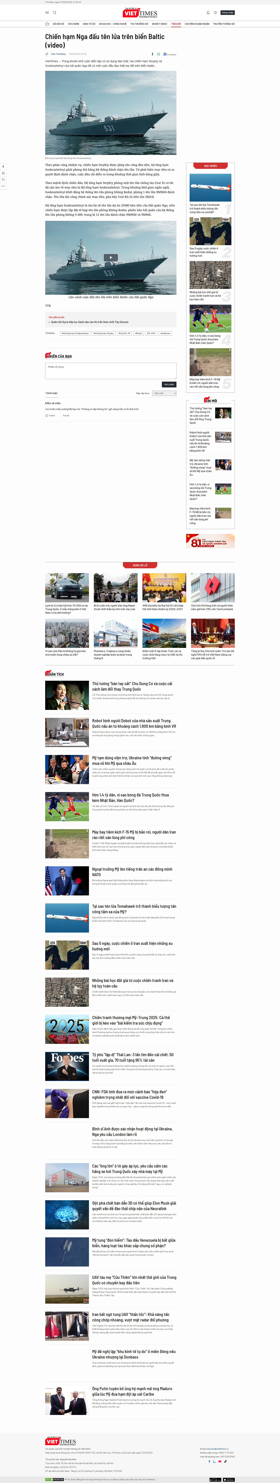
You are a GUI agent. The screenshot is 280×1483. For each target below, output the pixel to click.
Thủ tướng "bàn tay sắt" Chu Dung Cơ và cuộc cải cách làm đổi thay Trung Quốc (201, 416)
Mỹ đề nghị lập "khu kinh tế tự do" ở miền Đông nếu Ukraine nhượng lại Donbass (134, 1354)
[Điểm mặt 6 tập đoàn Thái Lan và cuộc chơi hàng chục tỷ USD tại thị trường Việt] (164, 633)
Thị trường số (139, 24)
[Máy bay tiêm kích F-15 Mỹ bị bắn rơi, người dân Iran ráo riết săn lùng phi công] (210, 362)
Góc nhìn (73, 24)
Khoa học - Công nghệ (113, 24)
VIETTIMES (140, 13)
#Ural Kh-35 (124, 333)
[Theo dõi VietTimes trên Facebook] (209, 1461)
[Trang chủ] (47, 24)
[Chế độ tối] (215, 13)
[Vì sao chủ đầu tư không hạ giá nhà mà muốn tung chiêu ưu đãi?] (67, 633)
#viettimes (165, 333)
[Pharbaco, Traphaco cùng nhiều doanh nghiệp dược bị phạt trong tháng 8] (116, 633)
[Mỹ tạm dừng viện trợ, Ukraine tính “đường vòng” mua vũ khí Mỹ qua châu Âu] (223, 464)
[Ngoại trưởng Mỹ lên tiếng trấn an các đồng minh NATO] (67, 880)
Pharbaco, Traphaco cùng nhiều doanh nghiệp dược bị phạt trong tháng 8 (113, 655)
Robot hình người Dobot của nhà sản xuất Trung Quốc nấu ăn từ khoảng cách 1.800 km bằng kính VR (200, 441)
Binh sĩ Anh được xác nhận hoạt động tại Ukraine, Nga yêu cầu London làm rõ (132, 1131)
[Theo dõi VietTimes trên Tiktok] (225, 1461)
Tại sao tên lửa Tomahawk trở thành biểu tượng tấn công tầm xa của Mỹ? (205, 208)
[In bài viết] (158, 54)
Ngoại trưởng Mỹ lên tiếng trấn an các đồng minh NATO (132, 871)
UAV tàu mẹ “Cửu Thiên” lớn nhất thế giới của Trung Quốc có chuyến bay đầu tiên (134, 1280)
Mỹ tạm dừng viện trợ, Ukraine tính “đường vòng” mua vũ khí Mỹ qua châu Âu (201, 467)
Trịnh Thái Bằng (58, 54)
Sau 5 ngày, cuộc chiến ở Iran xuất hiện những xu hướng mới (204, 252)
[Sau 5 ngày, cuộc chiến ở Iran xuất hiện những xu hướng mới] (210, 231)
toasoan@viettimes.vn (217, 1449)
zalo (214, 1461)
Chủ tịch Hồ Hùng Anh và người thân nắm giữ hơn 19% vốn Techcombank (212, 607)
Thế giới (176, 24)
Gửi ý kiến (169, 384)
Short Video (159, 24)
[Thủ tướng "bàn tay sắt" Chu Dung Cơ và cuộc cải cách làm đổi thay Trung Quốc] (223, 413)
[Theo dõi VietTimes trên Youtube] (219, 1461)
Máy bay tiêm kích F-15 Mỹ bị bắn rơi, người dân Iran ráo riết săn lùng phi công (205, 383)
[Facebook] (152, 54)
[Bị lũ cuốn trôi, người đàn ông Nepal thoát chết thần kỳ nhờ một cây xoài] (116, 587)
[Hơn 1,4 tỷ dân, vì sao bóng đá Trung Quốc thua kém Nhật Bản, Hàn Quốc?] (210, 319)
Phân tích (55, 674)
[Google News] (169, 54)
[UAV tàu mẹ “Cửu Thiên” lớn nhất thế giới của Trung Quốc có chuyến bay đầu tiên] (67, 1289)
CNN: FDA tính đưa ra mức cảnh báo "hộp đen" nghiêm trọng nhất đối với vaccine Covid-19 (129, 1094)
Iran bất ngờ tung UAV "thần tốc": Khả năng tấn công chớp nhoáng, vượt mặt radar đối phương (130, 1317)
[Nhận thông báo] (208, 13)
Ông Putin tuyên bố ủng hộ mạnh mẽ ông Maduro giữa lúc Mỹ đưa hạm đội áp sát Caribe (132, 1391)
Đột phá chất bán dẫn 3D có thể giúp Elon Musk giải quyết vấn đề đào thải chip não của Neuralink (134, 1205)
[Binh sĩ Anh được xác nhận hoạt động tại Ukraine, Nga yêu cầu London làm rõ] (67, 1140)
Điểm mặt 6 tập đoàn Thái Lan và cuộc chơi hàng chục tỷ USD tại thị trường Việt (162, 655)
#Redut (138, 333)
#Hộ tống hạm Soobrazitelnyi (75, 333)
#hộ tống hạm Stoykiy (104, 333)
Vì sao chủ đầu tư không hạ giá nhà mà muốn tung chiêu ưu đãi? (65, 653)
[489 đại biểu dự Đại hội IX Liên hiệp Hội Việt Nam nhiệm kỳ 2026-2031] (164, 587)
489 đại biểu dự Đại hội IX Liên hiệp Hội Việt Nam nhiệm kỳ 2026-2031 (162, 607)
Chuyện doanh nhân (197, 24)
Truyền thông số (224, 24)
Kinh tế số (89, 24)
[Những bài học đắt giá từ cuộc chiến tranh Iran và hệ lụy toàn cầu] (210, 275)
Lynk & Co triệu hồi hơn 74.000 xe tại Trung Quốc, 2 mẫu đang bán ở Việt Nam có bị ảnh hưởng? (66, 609)
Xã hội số (58, 24)
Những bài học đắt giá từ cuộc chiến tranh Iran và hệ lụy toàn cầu (205, 296)
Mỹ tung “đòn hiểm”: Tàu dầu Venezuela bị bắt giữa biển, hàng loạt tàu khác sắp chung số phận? (133, 1243)
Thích (52, 415)
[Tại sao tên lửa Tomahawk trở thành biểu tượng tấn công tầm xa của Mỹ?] (210, 188)
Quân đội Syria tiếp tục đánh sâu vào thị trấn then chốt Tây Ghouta (89, 322)
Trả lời (66, 415)
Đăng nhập (227, 12)
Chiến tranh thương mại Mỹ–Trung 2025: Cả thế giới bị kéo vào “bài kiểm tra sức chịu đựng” (131, 1020)
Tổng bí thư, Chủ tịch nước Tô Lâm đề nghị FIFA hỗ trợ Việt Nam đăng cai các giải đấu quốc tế (212, 655)
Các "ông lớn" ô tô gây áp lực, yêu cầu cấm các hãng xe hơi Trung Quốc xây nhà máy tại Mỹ (130, 1168)
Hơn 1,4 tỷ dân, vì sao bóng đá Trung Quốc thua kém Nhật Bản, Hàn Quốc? (205, 339)
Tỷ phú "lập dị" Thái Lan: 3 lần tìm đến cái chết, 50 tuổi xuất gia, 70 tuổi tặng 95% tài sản (133, 1057)
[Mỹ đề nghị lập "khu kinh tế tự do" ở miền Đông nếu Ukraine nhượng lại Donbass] (67, 1363)
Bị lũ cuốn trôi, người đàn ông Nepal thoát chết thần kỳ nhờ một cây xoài (114, 607)
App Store (215, 1480)
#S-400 (151, 333)
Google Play (229, 1480)
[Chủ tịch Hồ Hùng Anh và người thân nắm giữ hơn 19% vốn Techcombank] (213, 587)
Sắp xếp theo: (143, 393)
